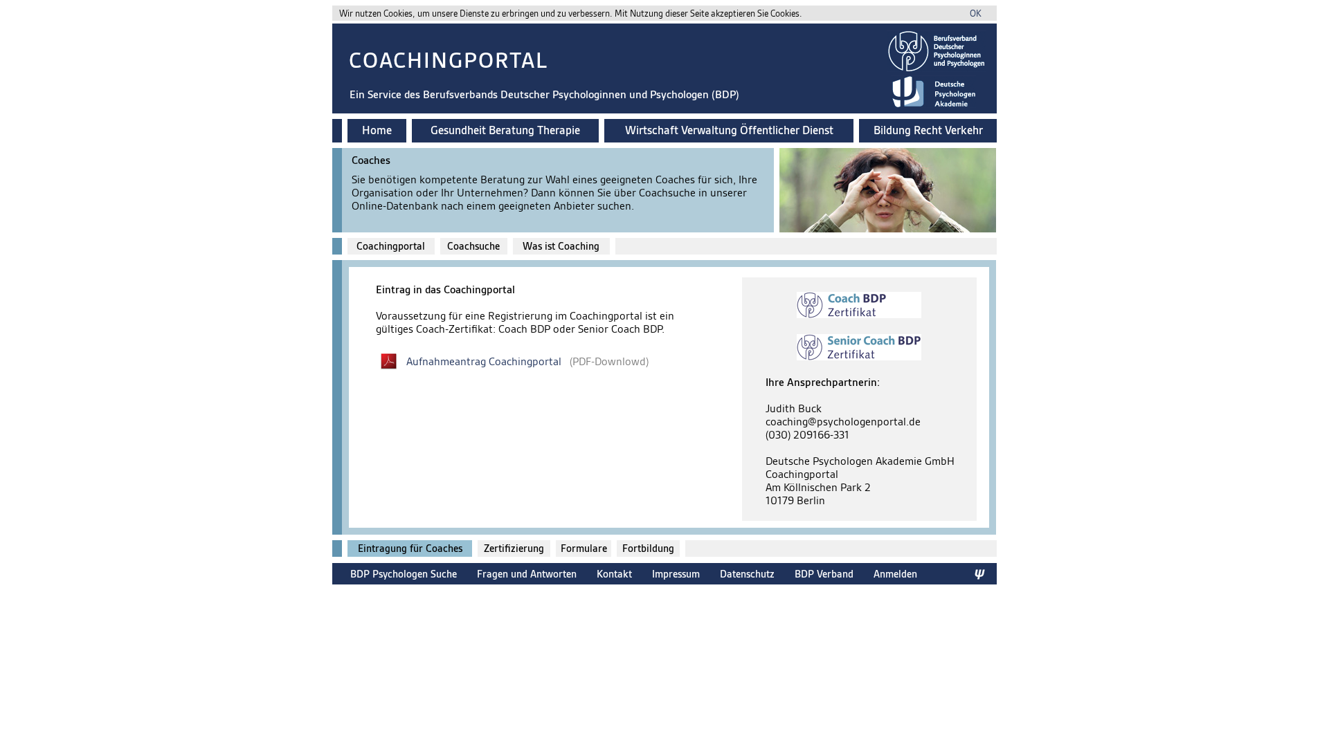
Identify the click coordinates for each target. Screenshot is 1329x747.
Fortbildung (648, 548)
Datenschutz (747, 574)
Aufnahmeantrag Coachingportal (483, 361)
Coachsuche (473, 246)
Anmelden (895, 574)
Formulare (584, 548)
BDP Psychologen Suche (403, 574)
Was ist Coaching (561, 246)
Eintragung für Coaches (410, 548)
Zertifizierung (514, 548)
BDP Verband (824, 574)
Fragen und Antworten (527, 574)
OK (976, 13)
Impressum (676, 574)
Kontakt (614, 574)
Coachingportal (390, 246)
